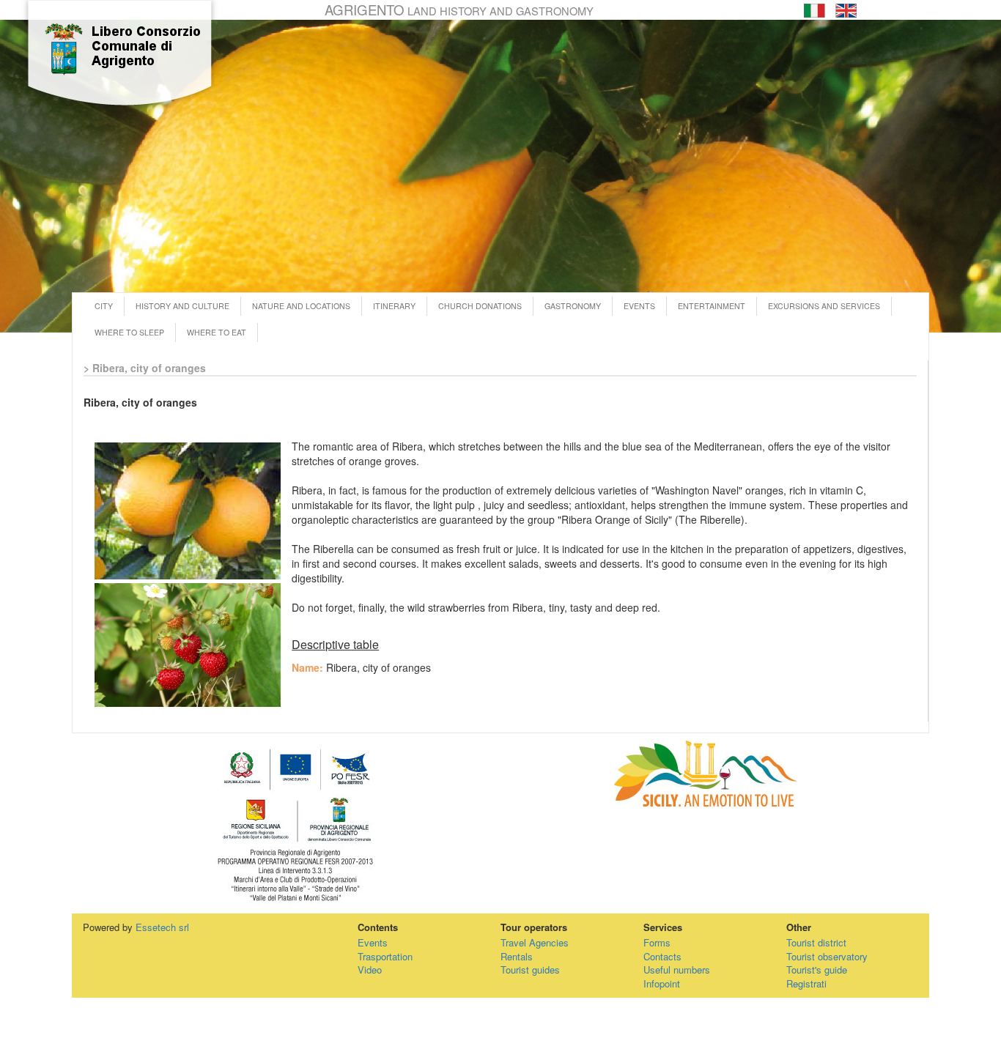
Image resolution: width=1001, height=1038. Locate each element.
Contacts (662, 956)
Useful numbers (676, 969)
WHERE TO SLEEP (129, 332)
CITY (104, 305)
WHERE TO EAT (216, 332)
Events (373, 942)
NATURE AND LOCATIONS (301, 305)
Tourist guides (530, 969)
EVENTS (639, 305)
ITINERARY (394, 305)
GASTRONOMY (572, 305)
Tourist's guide (816, 969)
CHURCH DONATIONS (480, 305)
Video (370, 969)
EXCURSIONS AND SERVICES (824, 305)
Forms (657, 942)
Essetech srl (162, 927)
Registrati (806, 983)
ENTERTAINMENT (711, 305)
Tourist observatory (827, 956)
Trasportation (385, 956)
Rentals (516, 956)
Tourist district (816, 942)
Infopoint (661, 983)
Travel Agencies (534, 942)
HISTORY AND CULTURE (182, 305)
